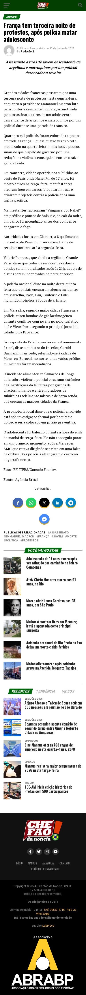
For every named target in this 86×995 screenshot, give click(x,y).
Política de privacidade (45, 869)
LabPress (48, 925)
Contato (65, 863)
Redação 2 (27, 51)
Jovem (58, 536)
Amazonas (48, 863)
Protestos (30, 540)
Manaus (32, 863)
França (43, 536)
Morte (72, 536)
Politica (11, 540)
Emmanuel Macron (19, 536)
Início (19, 863)
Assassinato (59, 532)
